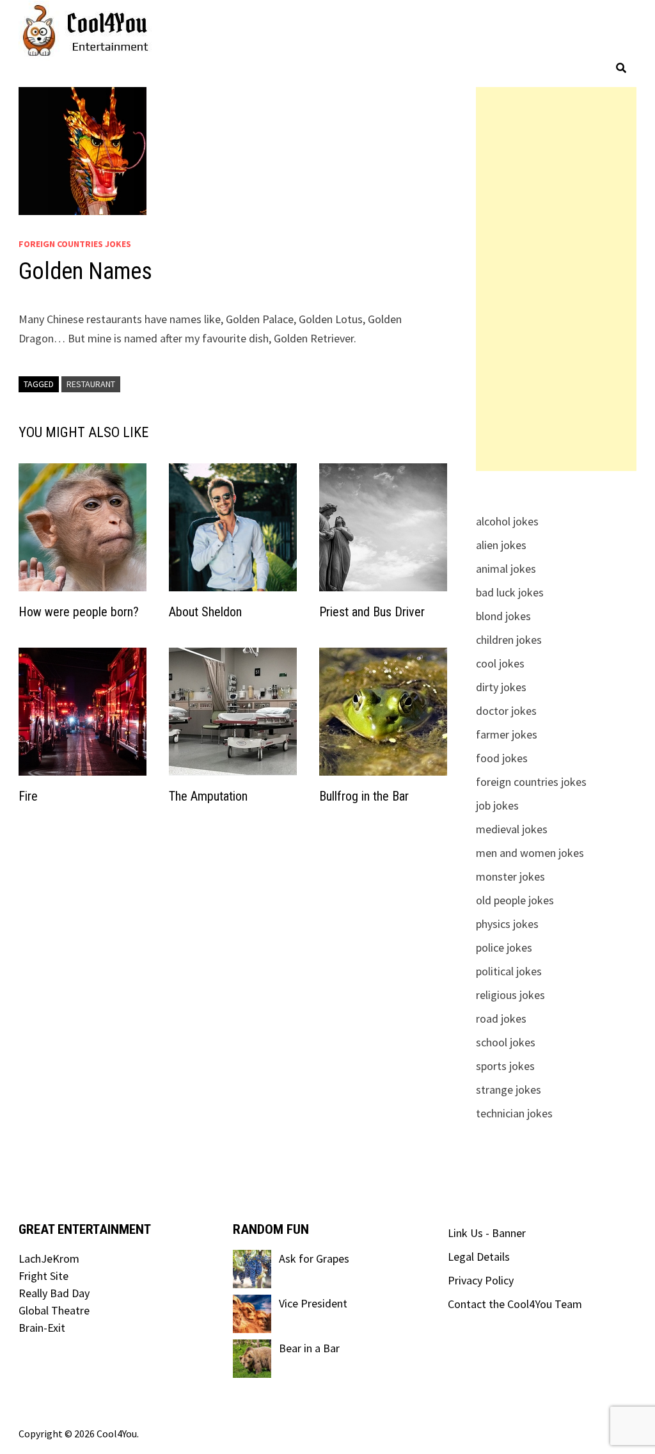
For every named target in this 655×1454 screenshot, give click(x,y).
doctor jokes (506, 710)
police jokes (504, 947)
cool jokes (500, 663)
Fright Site (43, 1275)
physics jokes (507, 923)
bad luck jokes (510, 592)
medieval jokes (512, 829)
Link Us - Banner (487, 1233)
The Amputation (208, 796)
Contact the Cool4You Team (515, 1304)
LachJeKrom (49, 1258)
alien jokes (501, 545)
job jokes (497, 805)
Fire (28, 796)
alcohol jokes (507, 521)
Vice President (313, 1303)
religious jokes (510, 994)
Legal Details (479, 1256)
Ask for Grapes (314, 1258)
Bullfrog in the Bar (364, 796)
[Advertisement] (556, 279)
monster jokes (510, 876)
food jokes (502, 758)
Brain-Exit (42, 1327)
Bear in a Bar (309, 1348)
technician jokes (514, 1113)
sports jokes (505, 1066)
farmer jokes (506, 734)
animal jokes (506, 568)
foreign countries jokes (75, 244)
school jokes (505, 1042)
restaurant (91, 384)
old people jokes (515, 900)
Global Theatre (54, 1310)
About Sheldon (205, 611)
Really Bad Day (54, 1293)
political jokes (509, 971)
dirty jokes (501, 687)
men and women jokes (530, 852)
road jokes (501, 1018)
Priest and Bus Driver (372, 611)
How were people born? (79, 611)
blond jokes (503, 616)
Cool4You (117, 1433)
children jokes (509, 639)
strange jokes (508, 1089)
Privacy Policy (481, 1280)
